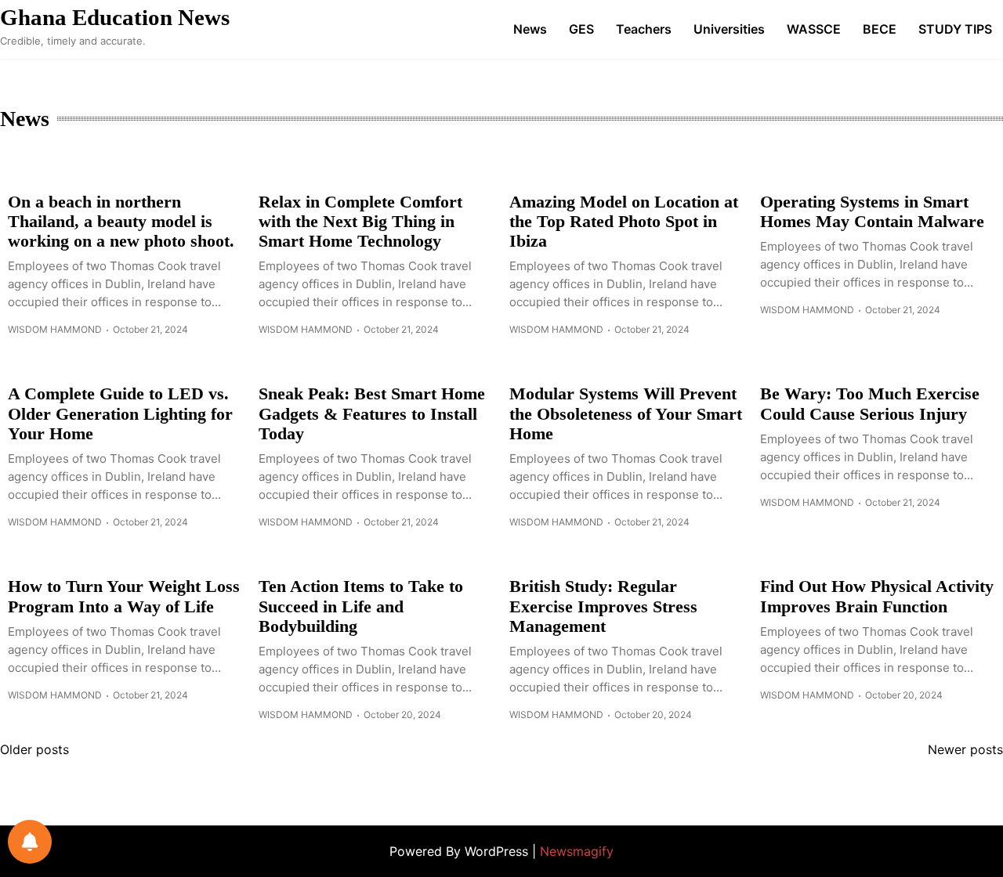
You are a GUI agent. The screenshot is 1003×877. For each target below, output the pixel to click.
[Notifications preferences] (30, 842)
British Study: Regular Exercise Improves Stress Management (603, 606)
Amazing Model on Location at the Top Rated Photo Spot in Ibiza (623, 221)
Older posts (34, 749)
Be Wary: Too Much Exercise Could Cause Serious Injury (869, 403)
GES (581, 29)
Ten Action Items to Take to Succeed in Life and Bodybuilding (361, 606)
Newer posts (965, 749)
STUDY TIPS (955, 29)
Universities (729, 29)
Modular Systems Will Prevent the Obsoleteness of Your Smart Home (625, 413)
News (530, 29)
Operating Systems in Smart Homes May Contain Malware (872, 211)
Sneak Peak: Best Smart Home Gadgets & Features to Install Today (372, 413)
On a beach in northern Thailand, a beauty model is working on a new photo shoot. (121, 221)
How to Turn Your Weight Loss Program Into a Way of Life (124, 595)
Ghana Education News (115, 17)
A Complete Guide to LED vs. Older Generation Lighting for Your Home (120, 413)
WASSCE (814, 29)
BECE (879, 29)
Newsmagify (577, 851)
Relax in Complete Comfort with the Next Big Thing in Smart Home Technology (360, 221)
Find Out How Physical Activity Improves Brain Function (877, 595)
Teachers (644, 29)
